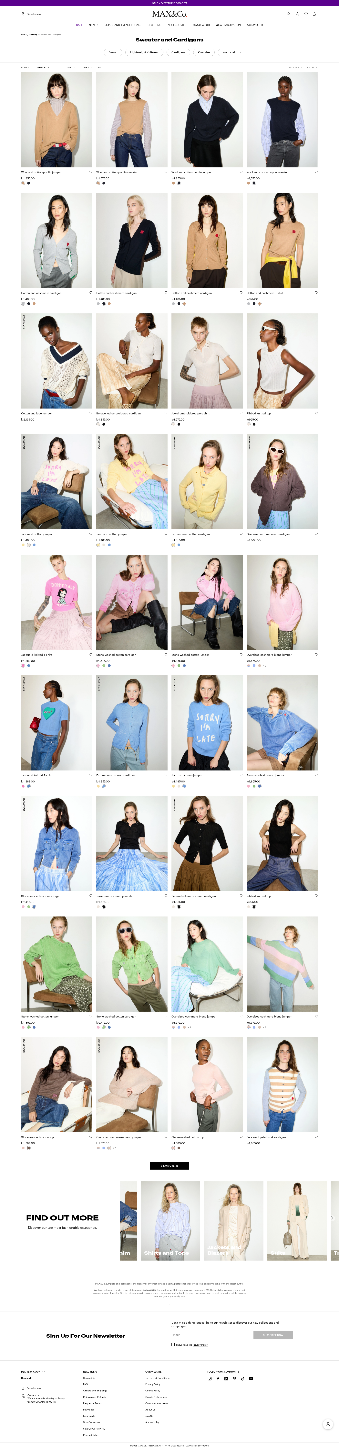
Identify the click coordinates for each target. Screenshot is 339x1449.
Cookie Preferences (156, 1397)
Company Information (157, 1403)
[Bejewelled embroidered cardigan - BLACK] (104, 424)
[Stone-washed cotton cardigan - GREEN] (104, 665)
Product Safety (91, 1434)
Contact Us (89, 1377)
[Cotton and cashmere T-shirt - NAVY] (254, 303)
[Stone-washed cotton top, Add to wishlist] (90, 1137)
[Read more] (169, 1304)
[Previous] (128, 1218)
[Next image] (86, 117)
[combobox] (312, 67)
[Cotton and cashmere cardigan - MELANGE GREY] (23, 303)
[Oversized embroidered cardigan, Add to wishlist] (316, 533)
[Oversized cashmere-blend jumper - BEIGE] (259, 665)
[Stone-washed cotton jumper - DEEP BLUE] (184, 665)
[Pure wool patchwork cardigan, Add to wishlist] (316, 1137)
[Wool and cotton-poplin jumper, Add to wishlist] (90, 172)
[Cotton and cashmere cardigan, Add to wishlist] (90, 292)
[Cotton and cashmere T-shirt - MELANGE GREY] (248, 303)
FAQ (85, 1384)
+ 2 (264, 665)
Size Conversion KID (94, 1428)
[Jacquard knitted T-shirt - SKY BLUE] (28, 665)
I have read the (192, 1344)
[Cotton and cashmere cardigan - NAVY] (28, 303)
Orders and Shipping (95, 1390)
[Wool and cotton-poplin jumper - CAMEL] (23, 183)
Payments (88, 1409)
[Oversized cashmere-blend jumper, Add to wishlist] (316, 654)
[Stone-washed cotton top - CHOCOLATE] (28, 1148)
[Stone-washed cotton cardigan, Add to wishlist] (166, 654)
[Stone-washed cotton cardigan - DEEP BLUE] (109, 665)
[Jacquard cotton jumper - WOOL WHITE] (28, 545)
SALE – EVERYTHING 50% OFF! (169, 3)
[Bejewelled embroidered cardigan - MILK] (98, 424)
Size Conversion (92, 1422)
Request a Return (92, 1403)
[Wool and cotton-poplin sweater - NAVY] (104, 183)
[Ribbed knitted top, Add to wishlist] (316, 413)
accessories (149, 1289)
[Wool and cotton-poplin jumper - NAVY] (28, 183)
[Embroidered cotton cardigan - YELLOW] (173, 545)
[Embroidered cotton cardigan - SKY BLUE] (179, 545)
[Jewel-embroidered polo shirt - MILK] (173, 424)
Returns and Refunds (94, 1397)
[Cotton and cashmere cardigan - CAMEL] (34, 303)
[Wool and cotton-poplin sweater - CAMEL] (98, 183)
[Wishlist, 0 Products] (306, 14)
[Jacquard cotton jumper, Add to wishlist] (90, 533)
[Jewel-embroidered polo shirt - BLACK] (179, 424)
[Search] (289, 14)
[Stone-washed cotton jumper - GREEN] (179, 665)
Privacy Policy (200, 1344)
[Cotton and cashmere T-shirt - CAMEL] (259, 303)
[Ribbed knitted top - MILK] (248, 424)
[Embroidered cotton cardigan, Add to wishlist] (241, 533)
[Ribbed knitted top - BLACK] (254, 424)
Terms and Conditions (157, 1377)
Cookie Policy (152, 1390)
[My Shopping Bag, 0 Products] (314, 14)
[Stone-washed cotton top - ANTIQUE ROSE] (23, 1148)
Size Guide (89, 1415)
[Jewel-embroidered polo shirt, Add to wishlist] (241, 413)
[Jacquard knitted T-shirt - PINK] (23, 665)
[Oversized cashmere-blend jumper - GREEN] (248, 665)
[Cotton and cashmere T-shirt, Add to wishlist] (316, 292)
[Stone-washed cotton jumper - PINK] (173, 665)
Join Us (149, 1415)
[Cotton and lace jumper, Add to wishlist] (90, 413)
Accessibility (152, 1422)
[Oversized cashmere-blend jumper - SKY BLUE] (254, 665)
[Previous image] (27, 117)
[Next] (240, 52)
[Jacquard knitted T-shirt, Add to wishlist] (90, 654)
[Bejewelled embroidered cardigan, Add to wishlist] (166, 413)
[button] (297, 14)
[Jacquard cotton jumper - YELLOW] (23, 545)
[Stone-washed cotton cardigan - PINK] (98, 665)
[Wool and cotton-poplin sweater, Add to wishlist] (166, 172)
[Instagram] (209, 1378)
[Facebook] (218, 1378)
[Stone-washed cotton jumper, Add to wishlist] (241, 654)
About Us (150, 1409)
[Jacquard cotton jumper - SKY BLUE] (34, 545)
